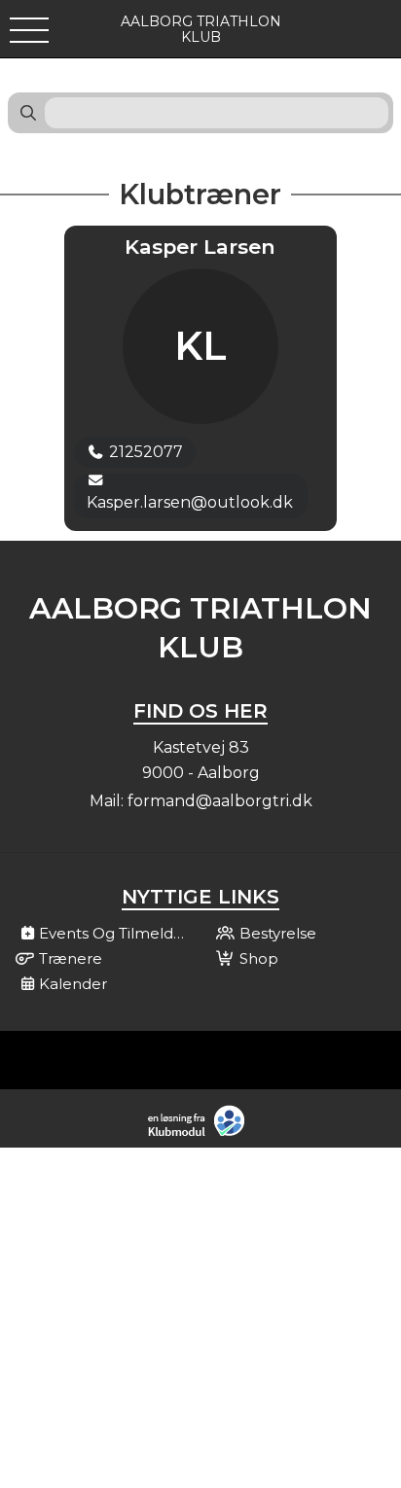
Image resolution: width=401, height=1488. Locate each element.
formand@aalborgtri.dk (220, 801)
